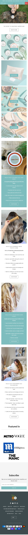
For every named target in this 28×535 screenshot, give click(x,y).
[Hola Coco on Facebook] (11, 503)
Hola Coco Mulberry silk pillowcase (14, 384)
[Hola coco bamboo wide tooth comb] (14, 227)
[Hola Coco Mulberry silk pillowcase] (14, 364)
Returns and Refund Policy (10, 508)
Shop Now (14, 29)
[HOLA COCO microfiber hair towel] (14, 297)
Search (4, 506)
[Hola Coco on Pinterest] (15, 503)
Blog (16, 513)
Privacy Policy (21, 508)
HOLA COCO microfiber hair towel (14, 315)
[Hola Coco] (14, 3)
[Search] (23, 3)
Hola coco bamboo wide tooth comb (14, 247)
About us (10, 506)
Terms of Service (19, 511)
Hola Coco (12, 522)
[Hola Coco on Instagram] (17, 503)
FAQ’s (20, 513)
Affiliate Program (9, 511)
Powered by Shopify (18, 522)
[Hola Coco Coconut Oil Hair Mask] (14, 158)
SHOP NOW (14, 204)
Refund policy (10, 513)
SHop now (14, 341)
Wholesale (22, 506)
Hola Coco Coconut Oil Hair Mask (14, 178)
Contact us (16, 506)
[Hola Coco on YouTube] (13, 503)
